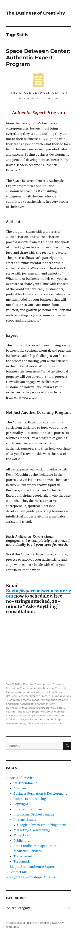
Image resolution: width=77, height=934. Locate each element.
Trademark (21, 861)
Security (45, 719)
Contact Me (18, 872)
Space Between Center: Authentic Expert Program (38, 57)
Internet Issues (24, 819)
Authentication (29, 703)
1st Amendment (25, 783)
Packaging (31, 719)
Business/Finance (16, 707)
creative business (43, 688)
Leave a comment (53, 723)
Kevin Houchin (15, 715)
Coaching (26, 688)
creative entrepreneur (42, 707)
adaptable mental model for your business (35, 699)
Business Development (37, 684)
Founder (11, 711)
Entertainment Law (27, 809)
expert (60, 707)
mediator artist (15, 719)
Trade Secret (22, 856)
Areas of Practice (22, 778)
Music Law (21, 835)
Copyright (20, 804)
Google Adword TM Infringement (42, 825)
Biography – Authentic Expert (32, 866)
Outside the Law (44, 691)
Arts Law (19, 788)
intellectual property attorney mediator (41, 711)
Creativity (61, 688)
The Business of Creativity (35, 13)
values (67, 695)
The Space (32, 723)
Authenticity (47, 703)
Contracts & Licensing (29, 799)
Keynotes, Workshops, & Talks (32, 877)
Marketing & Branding (19, 691)
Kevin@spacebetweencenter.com (38, 593)
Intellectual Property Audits (33, 814)
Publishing (21, 840)
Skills (54, 719)
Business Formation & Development (40, 793)
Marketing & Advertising (31, 830)
